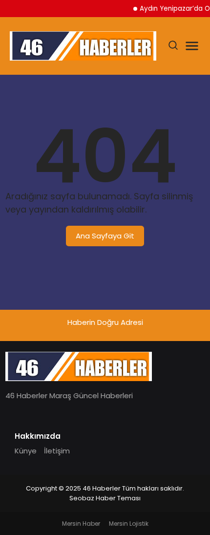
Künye (26, 451)
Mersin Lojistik (128, 523)
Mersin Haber (81, 523)
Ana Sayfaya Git (105, 236)
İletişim (57, 451)
